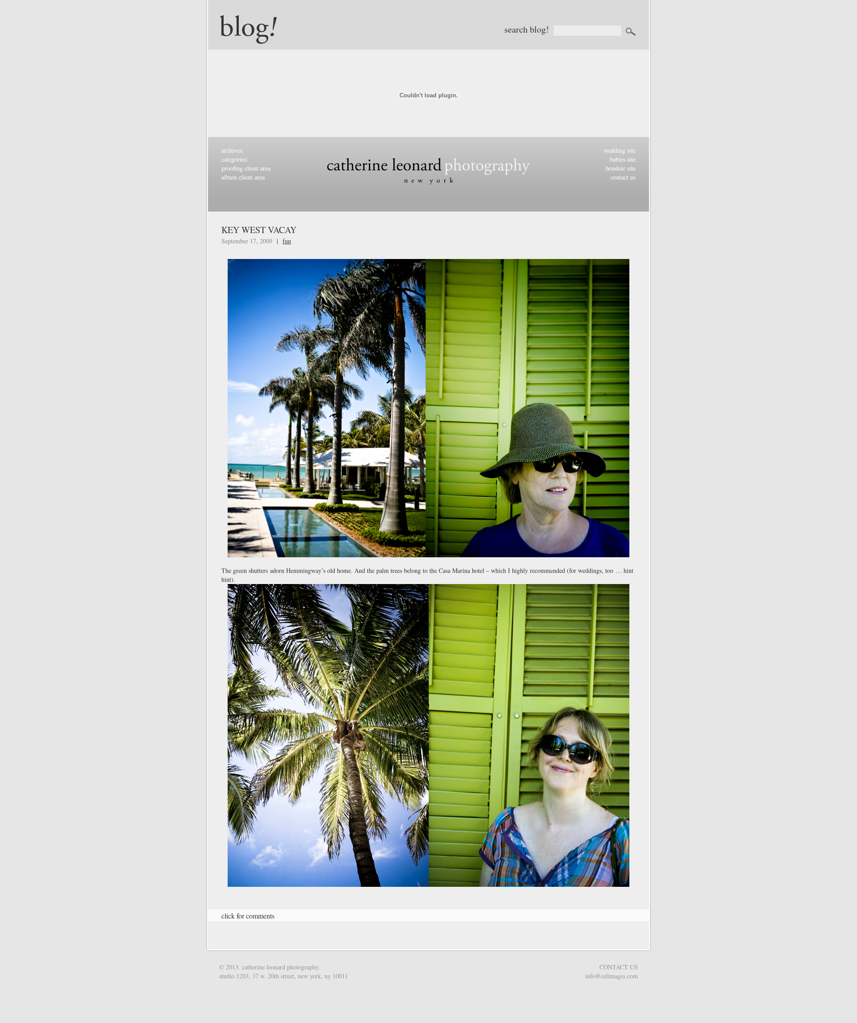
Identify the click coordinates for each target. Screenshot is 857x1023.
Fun (287, 241)
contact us (623, 177)
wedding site (620, 150)
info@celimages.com (611, 976)
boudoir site (621, 168)
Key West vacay (258, 230)
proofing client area (245, 168)
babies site (623, 159)
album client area (243, 177)
